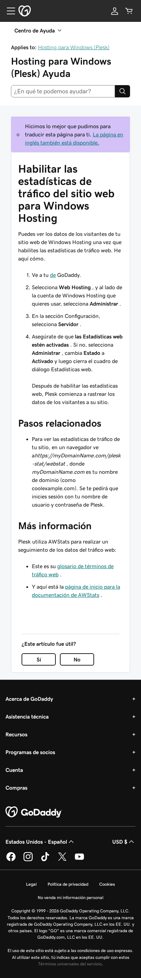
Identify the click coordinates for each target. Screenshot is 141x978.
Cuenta (14, 770)
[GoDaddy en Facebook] (10, 860)
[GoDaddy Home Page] (33, 812)
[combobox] (63, 91)
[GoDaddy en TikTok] (45, 860)
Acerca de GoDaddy (29, 698)
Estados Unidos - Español (36, 841)
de (53, 275)
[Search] (122, 91)
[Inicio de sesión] (114, 10)
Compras (16, 787)
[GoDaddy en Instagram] (28, 860)
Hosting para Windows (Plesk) (74, 47)
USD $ (119, 841)
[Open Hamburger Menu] (8, 11)
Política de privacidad (68, 884)
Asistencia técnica (27, 716)
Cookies (107, 884)
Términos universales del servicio (70, 964)
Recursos (16, 734)
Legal (31, 884)
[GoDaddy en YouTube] (79, 860)
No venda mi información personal (70, 897)
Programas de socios (30, 752)
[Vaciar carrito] (129, 11)
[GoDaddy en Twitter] (62, 860)
